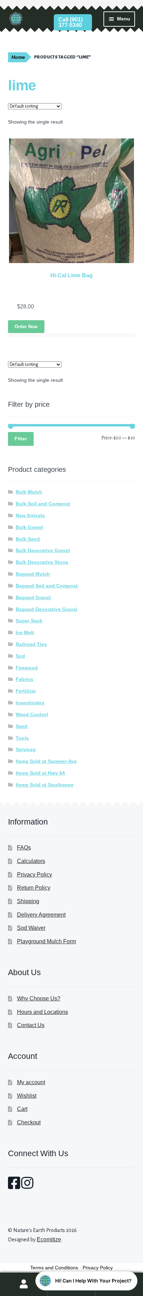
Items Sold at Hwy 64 (40, 773)
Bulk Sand (28, 539)
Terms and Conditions (54, 1267)
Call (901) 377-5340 (70, 22)
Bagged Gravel (33, 597)
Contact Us (30, 1025)
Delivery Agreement (41, 915)
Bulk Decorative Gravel (43, 550)
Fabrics (24, 679)
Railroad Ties (31, 644)
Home (18, 57)
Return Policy (33, 888)
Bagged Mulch (33, 574)
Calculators (31, 861)
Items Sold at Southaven (45, 785)
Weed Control (32, 714)
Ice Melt (25, 632)
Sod (20, 656)
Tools (22, 738)
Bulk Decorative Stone (42, 562)
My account (31, 1082)
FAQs (24, 847)
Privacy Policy (34, 875)
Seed (21, 726)
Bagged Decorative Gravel (46, 609)
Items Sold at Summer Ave (46, 761)
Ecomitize (49, 1239)
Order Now (26, 326)
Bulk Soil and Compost (43, 503)
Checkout (29, 1122)
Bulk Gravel (29, 527)
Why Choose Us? (38, 998)
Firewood (27, 667)
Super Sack (29, 620)
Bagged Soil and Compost (47, 585)
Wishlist (26, 1096)
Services (26, 749)
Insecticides (30, 702)
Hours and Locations (42, 1012)
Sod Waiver (31, 928)
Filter (21, 438)
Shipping (28, 901)
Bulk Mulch (29, 492)
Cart (22, 1109)
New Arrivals (30, 515)
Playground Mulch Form (46, 941)
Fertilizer (26, 691)
